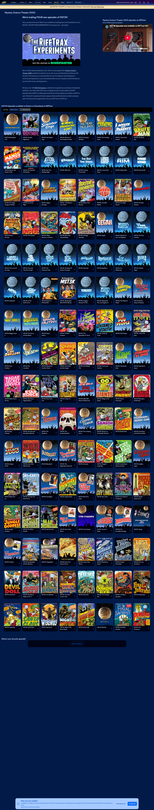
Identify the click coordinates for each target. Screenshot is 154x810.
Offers (31, 2)
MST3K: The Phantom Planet (121, 302)
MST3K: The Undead (29, 235)
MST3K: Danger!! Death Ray (102, 465)
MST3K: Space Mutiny (46, 334)
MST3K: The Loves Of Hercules (11, 269)
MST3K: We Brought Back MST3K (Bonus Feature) (65, 302)
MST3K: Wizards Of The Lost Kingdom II (102, 302)
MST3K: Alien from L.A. (10, 497)
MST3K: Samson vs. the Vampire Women (103, 432)
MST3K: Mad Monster (48, 529)
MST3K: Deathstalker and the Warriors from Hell (29, 563)
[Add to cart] (18, 115)
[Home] (4, 2)
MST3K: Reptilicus (102, 268)
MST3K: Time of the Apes (139, 334)
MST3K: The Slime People (28, 530)
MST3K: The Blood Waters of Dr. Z (28, 595)
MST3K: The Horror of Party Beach (28, 334)
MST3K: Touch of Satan (102, 530)
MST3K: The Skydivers (45, 432)
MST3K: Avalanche (10, 301)
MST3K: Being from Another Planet (47, 367)
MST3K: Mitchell (101, 627)
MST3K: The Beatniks (47, 594)
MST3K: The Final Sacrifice (120, 628)
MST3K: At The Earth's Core (27, 302)
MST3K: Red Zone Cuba (84, 497)
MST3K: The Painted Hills (84, 367)
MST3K (56, 2)
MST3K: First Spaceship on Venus (84, 334)
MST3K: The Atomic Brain (121, 367)
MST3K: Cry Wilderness (118, 269)
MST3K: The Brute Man (139, 138)
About (62, 2)
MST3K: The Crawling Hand (103, 138)
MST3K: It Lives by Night (28, 204)
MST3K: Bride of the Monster (84, 204)
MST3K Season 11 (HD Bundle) (46, 302)
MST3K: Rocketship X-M (10, 138)
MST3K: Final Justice (139, 594)
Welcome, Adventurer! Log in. (125, 2)
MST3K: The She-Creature (65, 334)
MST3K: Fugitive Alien (66, 497)
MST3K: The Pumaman (137, 628)
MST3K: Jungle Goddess (9, 530)
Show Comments (77, 643)
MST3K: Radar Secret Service (11, 400)
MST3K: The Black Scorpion (120, 595)
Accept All (132, 803)
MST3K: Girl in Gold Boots (65, 530)
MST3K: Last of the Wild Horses (28, 465)
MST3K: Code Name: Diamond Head (121, 465)
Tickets (22, 2)
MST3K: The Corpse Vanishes (102, 367)
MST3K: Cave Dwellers (8, 367)
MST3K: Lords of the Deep (103, 171)
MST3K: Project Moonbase (119, 563)
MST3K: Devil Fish (84, 594)
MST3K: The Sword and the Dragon (65, 367)
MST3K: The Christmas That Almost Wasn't (46, 269)
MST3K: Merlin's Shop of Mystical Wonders (138, 302)
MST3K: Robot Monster (9, 236)
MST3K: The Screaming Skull (64, 432)
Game (50, 2)
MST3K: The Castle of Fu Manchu (121, 497)
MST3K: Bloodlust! (47, 464)
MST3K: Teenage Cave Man (83, 236)
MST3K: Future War (84, 627)
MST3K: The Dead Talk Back (84, 138)
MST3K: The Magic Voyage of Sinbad (10, 204)
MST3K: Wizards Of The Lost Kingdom (120, 236)
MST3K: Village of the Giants (103, 400)
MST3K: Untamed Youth (102, 334)
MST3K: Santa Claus (28, 627)
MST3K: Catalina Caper (138, 465)
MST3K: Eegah (101, 235)
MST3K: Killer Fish (65, 170)
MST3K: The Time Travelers (139, 236)
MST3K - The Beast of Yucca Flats (66, 204)
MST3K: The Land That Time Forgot (28, 269)
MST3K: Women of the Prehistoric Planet (66, 138)
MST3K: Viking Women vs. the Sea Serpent (47, 237)
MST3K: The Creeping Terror (85, 432)
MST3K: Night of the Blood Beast (65, 628)
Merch (69, 2)
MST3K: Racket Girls (121, 431)
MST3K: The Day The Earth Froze (29, 497)
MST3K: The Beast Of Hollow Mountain (66, 269)
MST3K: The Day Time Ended (83, 171)
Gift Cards (78, 2)
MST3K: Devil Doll (10, 594)
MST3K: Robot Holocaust (119, 400)
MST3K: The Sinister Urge (47, 138)
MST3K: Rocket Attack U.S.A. (138, 497)
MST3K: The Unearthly (26, 367)
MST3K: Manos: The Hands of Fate (10, 171)
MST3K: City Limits (102, 497)
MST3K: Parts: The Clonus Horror (65, 563)
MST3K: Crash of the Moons (84, 563)
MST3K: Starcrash (83, 268)
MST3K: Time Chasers (85, 529)
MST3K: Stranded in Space (139, 367)
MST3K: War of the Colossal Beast (65, 236)
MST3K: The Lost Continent (138, 563)
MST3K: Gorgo (138, 529)
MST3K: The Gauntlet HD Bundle (29, 171)
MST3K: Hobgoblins (47, 562)
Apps (44, 2)
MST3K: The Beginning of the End (66, 465)
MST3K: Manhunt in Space (102, 563)
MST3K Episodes (40, 88)
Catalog (13, 2)
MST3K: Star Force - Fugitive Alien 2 (28, 400)
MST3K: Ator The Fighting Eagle (46, 171)
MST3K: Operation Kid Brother (139, 400)
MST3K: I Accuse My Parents (121, 138)
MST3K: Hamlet (9, 562)
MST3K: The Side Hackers (139, 204)
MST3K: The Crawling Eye (103, 595)
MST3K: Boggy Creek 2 (11, 334)
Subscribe (38, 2)
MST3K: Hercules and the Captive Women (29, 432)
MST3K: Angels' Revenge (46, 204)
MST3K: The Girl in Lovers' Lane (65, 595)
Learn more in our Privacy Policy (30, 807)
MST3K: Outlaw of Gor (65, 400)
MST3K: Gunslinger (47, 497)
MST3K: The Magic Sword (120, 204)
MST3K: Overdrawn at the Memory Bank (139, 432)
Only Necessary (121, 803)
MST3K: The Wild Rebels (102, 204)
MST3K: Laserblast (10, 627)
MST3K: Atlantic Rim (121, 170)
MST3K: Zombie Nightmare (27, 138)
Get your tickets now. (97, 7)
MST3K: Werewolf (47, 627)
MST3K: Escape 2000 (9, 465)
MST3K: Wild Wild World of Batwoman (84, 400)
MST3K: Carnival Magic (138, 269)
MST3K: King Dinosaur (8, 432)
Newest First (26, 109)
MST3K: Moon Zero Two (47, 400)
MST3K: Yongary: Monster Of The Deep (83, 302)
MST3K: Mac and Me (139, 170)
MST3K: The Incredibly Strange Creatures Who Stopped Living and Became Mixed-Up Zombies (121, 530)
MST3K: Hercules (83, 464)
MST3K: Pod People (121, 333)
